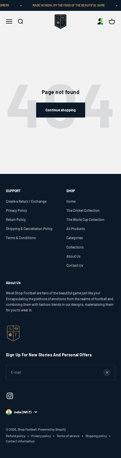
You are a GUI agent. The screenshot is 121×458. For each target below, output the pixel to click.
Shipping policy (96, 436)
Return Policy (16, 219)
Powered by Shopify (52, 429)
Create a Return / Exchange (26, 201)
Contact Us (74, 265)
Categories (74, 238)
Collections (75, 247)
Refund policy (15, 436)
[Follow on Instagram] (10, 396)
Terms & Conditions (21, 238)
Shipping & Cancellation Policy (29, 229)
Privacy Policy (16, 210)
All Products (75, 229)
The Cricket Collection (83, 210)
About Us (73, 256)
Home (70, 201)
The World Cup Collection (85, 219)
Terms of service (68, 436)
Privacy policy (41, 436)
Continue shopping (61, 110)
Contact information (20, 441)
